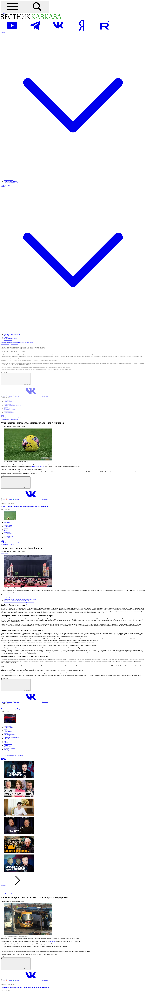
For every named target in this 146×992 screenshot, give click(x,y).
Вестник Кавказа (5, 344)
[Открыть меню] (13, 7)
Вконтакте (45, 396)
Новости (9, 396)
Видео (22, 342)
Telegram (16, 396)
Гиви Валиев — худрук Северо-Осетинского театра (17, 600)
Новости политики (9, 404)
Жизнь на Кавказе (8, 746)
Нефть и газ (7, 337)
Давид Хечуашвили (9, 412)
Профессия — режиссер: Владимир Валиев (15, 709)
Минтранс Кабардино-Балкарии (12, 877)
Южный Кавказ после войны (11, 336)
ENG (4, 13)
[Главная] (31, 19)
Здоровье (27, 342)
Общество (6, 402)
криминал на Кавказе (9, 409)
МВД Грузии (7, 408)
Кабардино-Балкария (9, 734)
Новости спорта (8, 526)
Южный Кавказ (8, 744)
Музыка (6, 733)
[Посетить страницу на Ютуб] (12, 30)
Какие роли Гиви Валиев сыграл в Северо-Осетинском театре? (20, 599)
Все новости (14, 344)
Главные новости (8, 180)
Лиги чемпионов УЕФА (38, 466)
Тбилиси (6, 407)
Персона (6, 730)
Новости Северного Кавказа (11, 181)
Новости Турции (8, 525)
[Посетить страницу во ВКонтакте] (58, 30)
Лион (5, 534)
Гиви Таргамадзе (8, 411)
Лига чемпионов (8, 533)
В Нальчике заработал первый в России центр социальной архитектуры (25, 850)
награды (6, 749)
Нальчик (6, 742)
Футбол (6, 528)
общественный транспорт (10, 874)
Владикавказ (7, 738)
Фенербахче (7, 532)
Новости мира (7, 523)
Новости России (8, 726)
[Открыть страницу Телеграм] (35, 30)
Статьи (8, 185)
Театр (5, 729)
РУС (2, 13)
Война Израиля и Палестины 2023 (13, 334)
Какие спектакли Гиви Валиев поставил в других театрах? (19, 602)
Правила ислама (8, 340)
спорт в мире (7, 537)
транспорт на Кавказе (9, 876)
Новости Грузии (8, 401)
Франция (6, 529)
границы (6, 745)
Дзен (3, 396)
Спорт (16, 342)
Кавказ (5, 741)
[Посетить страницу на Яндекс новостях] (81, 30)
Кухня (31, 342)
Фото (19, 342)
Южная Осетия (7, 731)
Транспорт (6, 870)
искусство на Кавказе (9, 748)
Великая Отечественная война (11, 737)
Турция (5, 530)
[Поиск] (37, 7)
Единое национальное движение (12, 405)
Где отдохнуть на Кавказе (10, 338)
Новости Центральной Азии (11, 182)
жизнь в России (8, 750)
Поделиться (27, 384)
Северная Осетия (8, 735)
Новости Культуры (8, 727)
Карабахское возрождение (7, 342)
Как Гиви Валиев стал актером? (12, 597)
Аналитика (3, 185)
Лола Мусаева (4, 553)
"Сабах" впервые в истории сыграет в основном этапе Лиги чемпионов (24, 506)
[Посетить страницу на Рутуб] (104, 30)
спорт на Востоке (8, 536)
